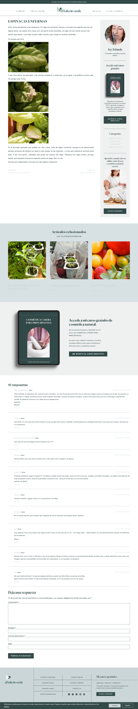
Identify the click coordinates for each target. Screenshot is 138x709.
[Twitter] (84, 694)
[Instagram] (69, 694)
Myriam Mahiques (21, 390)
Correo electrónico (16, 636)
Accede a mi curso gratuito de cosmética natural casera (69, 2)
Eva (15, 572)
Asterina (17, 512)
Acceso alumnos (77, 682)
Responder (16, 407)
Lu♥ (15, 529)
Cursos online (37, 11)
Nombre (12, 628)
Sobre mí (20, 11)
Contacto (77, 688)
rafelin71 (17, 472)
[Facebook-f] (73, 694)
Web (10, 644)
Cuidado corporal (115, 138)
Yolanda (17, 418)
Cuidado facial (115, 141)
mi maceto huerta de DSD (24, 438)
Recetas (97, 11)
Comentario (13, 602)
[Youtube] (80, 694)
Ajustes (127, 705)
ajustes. (6, 706)
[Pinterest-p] (76, 694)
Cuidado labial (115, 144)
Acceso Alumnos (114, 11)
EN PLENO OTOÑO (104, 285)
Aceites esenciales (115, 147)
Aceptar (114, 705)
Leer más (12, 293)
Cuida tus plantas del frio (65, 285)
